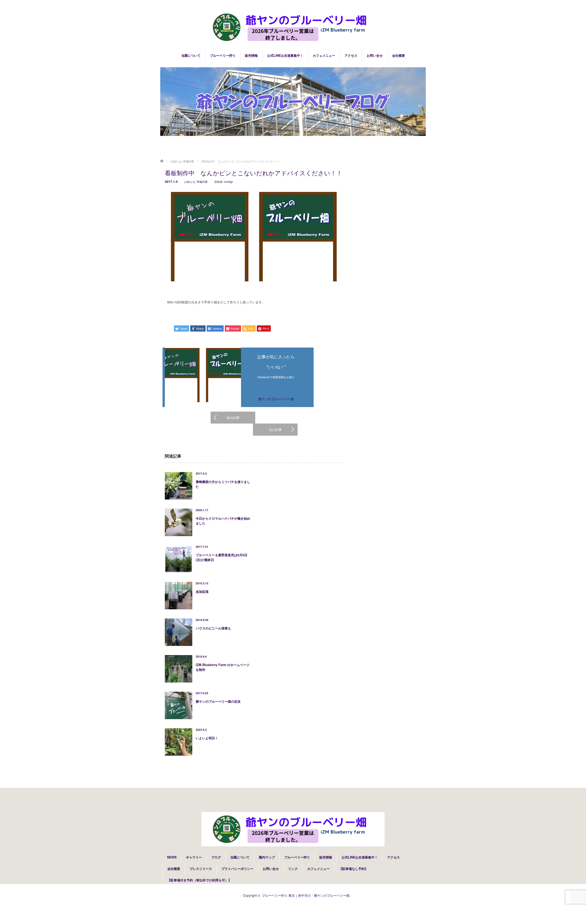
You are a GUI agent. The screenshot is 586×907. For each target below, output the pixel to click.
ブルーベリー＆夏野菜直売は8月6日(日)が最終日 (221, 557)
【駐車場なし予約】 (353, 868)
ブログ (216, 857)
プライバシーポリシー (237, 868)
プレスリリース (201, 868)
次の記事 (275, 429)
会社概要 (398, 55)
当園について (191, 55)
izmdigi (228, 182)
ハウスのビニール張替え (213, 628)
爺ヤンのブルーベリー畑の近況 (218, 701)
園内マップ (267, 857)
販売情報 (251, 55)
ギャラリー (194, 857)
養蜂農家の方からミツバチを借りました (223, 484)
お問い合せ (375, 55)
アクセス (351, 55)
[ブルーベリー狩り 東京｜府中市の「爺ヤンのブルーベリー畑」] (293, 27)
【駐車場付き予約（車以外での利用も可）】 (199, 880)
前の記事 (233, 417)
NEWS (171, 857)
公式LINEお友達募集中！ (285, 55)
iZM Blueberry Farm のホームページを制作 (223, 667)
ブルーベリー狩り (223, 55)
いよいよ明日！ (207, 738)
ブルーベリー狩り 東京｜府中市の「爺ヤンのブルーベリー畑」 (307, 895)
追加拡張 (202, 591)
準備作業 (202, 182)
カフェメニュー (324, 55)
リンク (293, 868)
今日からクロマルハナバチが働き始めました (223, 520)
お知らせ (189, 182)
